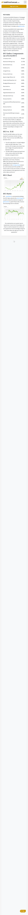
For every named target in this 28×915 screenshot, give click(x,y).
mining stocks (16, 165)
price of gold (20, 198)
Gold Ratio (8, 196)
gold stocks (21, 26)
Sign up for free (14, 6)
